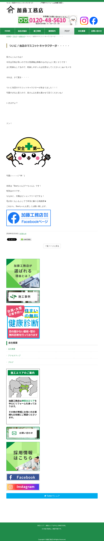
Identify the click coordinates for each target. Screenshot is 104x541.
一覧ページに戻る (52, 246)
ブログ (15, 36)
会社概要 (11, 349)
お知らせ (22, 36)
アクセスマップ (14, 355)
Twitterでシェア (53, 496)
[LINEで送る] (25, 239)
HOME (8, 36)
